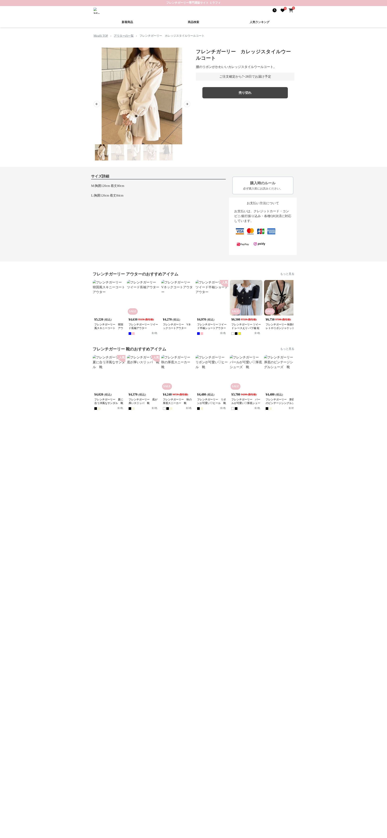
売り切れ (245, 92)
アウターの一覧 (124, 35)
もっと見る (287, 273)
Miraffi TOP (101, 35)
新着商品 (127, 22)
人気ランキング (259, 22)
